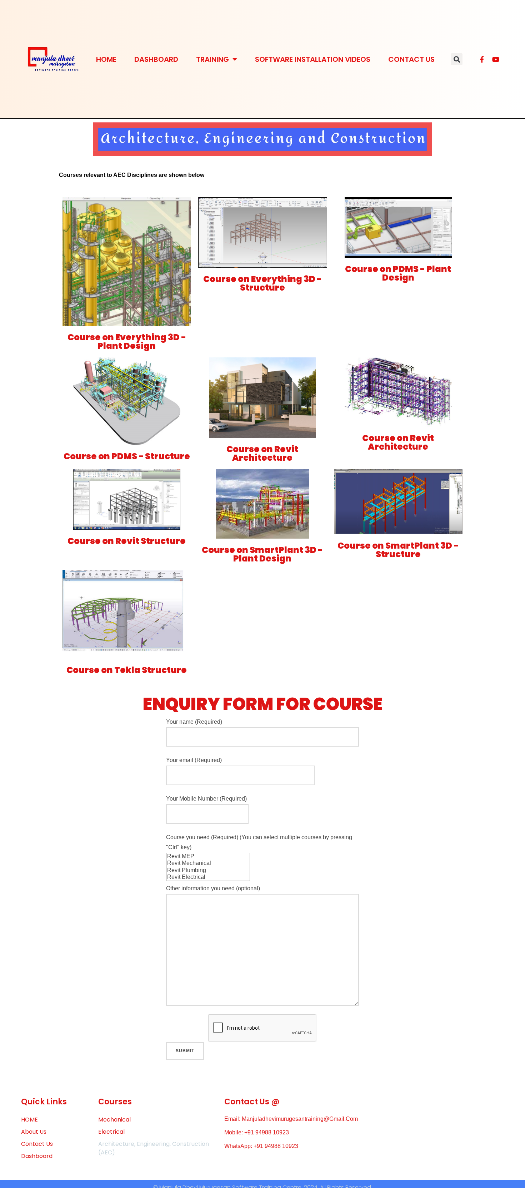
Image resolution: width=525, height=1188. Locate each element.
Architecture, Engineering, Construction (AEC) (153, 1148)
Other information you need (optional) (213, 888)
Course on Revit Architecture (262, 453)
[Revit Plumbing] (208, 870)
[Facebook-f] (482, 59)
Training (212, 59)
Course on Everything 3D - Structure (262, 283)
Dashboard (156, 59)
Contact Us (411, 59)
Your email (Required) (194, 760)
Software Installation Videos (312, 59)
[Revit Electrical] (208, 877)
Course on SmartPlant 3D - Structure (398, 550)
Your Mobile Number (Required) (206, 799)
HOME (106, 59)
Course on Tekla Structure (126, 670)
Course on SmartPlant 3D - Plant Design (262, 554)
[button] (456, 59)
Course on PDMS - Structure (127, 456)
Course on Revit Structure (127, 541)
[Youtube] (495, 59)
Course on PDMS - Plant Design (398, 273)
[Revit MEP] (208, 856)
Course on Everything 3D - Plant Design (127, 341)
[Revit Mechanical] (208, 863)
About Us (33, 1132)
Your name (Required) (194, 722)
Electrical (111, 1132)
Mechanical (114, 1119)
